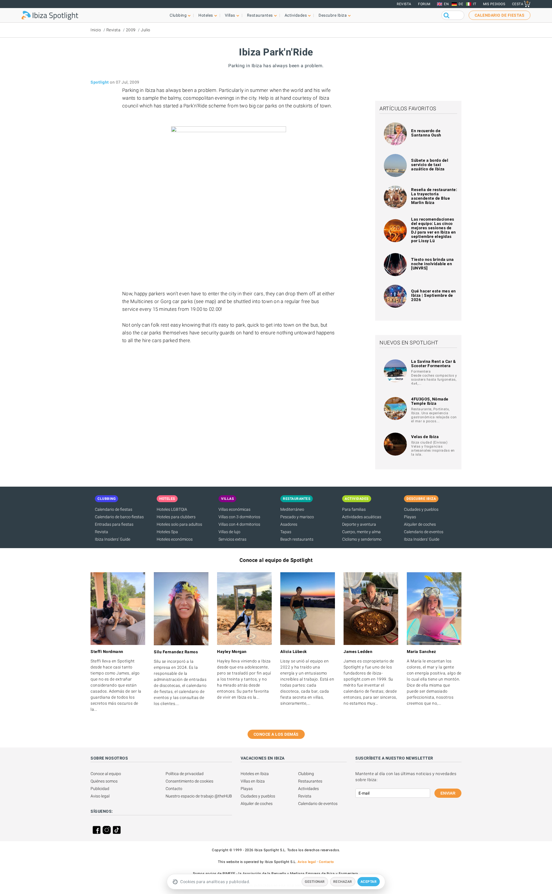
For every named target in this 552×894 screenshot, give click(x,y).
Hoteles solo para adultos (179, 524)
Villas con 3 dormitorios (239, 517)
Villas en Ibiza (253, 781)
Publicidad (100, 788)
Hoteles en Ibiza (255, 773)
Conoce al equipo (106, 773)
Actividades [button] (296, 15)
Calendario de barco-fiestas (119, 517)
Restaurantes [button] (260, 15)
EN (446, 4)
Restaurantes (310, 781)
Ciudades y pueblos (421, 509)
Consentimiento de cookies (189, 781)
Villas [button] (230, 15)
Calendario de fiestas (113, 509)
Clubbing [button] (178, 15)
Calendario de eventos (423, 531)
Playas (410, 517)
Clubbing (306, 773)
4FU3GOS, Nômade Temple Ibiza (429, 401)
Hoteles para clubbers (176, 517)
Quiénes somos (104, 781)
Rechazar (342, 882)
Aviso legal (100, 796)
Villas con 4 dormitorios (239, 524)
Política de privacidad (185, 773)
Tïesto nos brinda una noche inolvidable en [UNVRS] (432, 263)
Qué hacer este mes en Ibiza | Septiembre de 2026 (433, 295)
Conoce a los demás (276, 734)
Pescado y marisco (297, 517)
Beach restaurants (296, 539)
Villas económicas (234, 509)
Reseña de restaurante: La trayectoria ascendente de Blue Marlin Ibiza (434, 196)
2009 (131, 30)
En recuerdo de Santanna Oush (426, 132)
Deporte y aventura (359, 524)
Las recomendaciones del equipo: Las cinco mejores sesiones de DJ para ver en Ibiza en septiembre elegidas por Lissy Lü (433, 230)
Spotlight (100, 82)
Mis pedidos (494, 4)
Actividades (308, 788)
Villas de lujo (229, 531)
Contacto (174, 788)
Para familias (354, 509)
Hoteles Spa (167, 531)
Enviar (447, 793)
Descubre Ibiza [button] (333, 15)
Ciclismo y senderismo (362, 539)
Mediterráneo (292, 509)
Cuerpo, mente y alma (361, 531)
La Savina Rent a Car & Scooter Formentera (433, 363)
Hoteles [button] (205, 15)
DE (461, 4)
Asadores (288, 524)
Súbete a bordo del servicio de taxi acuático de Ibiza (429, 164)
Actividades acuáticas (361, 517)
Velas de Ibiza (425, 436)
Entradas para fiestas (114, 524)
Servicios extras (232, 539)
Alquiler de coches (420, 524)
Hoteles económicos (175, 539)
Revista (404, 4)
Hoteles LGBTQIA (172, 509)
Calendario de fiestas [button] (500, 15)
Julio (145, 30)
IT (474, 4)
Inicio (96, 30)
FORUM (424, 4)
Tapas (285, 531)
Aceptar (369, 882)
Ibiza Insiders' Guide (112, 539)
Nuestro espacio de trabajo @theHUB (199, 796)
